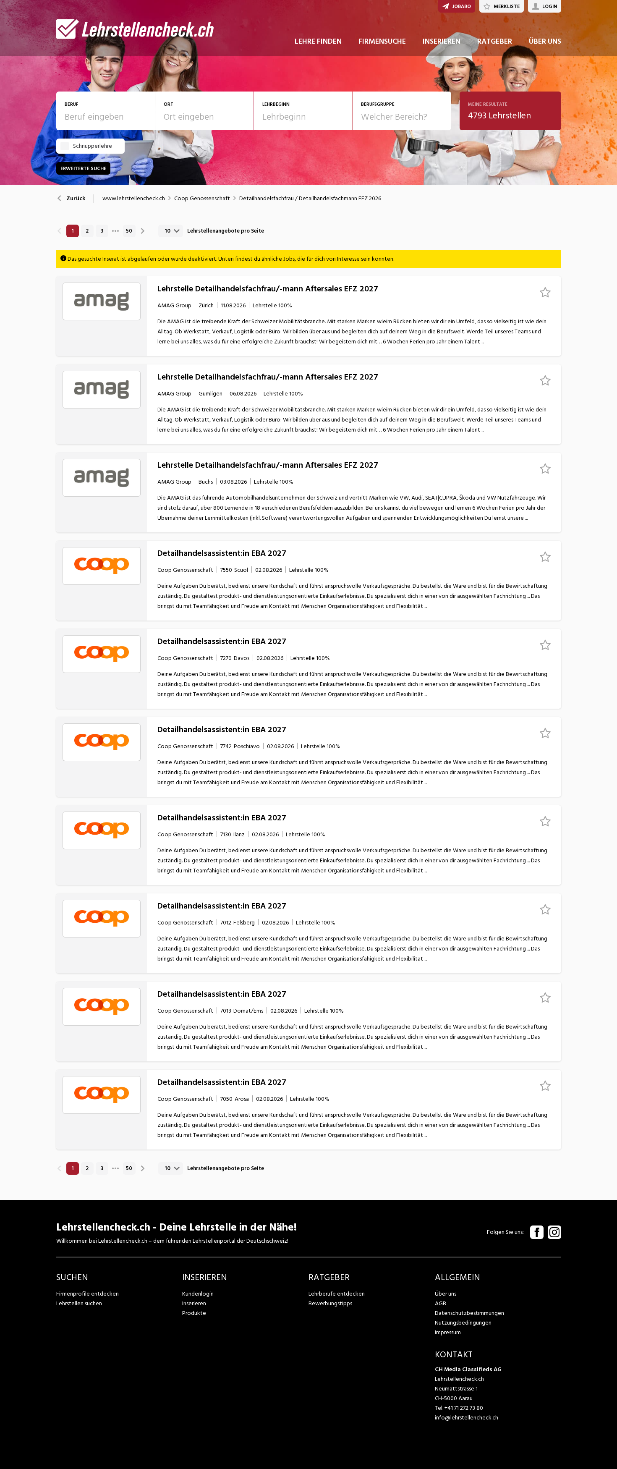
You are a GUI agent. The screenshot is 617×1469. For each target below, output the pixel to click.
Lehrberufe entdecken (336, 1294)
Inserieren (194, 1303)
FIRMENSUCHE (382, 41)
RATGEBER (494, 41)
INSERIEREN (441, 41)
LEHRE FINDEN (318, 41)
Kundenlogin (198, 1294)
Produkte (194, 1313)
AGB (440, 1303)
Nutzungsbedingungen (463, 1323)
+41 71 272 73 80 (463, 1408)
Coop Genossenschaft (202, 198)
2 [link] (87, 231)
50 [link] (129, 231)
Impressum (448, 1332)
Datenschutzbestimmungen (469, 1313)
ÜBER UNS (545, 41)
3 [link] (102, 231)
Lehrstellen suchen (79, 1303)
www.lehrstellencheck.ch (133, 198)
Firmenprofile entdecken (87, 1294)
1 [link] (72, 231)
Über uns (445, 1294)
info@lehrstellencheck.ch (466, 1417)
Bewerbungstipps (330, 1303)
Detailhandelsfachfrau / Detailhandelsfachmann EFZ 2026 (310, 198)
